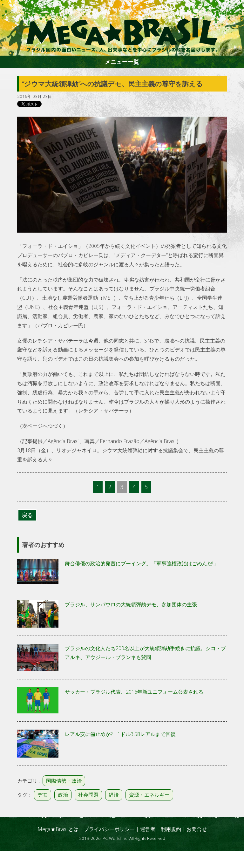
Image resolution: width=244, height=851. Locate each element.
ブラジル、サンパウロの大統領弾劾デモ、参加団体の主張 (131, 604)
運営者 (147, 829)
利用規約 (171, 829)
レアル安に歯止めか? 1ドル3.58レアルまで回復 (120, 734)
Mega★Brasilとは (57, 829)
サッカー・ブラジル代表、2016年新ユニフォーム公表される (134, 691)
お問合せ (196, 829)
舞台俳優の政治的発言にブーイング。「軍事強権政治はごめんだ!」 (141, 563)
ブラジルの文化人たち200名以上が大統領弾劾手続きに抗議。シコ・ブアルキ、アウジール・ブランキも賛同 (145, 653)
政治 (63, 794)
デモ (42, 794)
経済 (114, 794)
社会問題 (88, 794)
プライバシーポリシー (109, 829)
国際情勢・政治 (64, 780)
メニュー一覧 (122, 61)
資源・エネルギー (149, 794)
